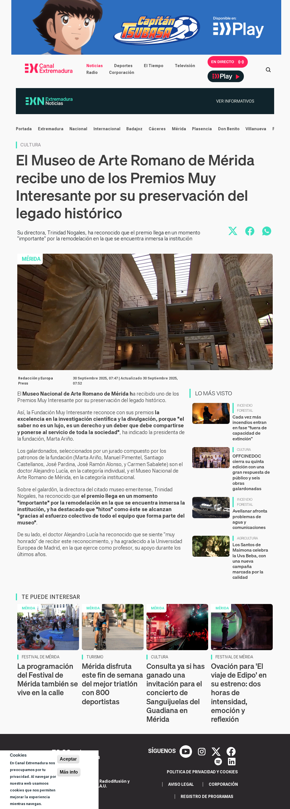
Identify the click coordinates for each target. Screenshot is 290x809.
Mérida (179, 129)
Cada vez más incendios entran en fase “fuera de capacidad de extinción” (250, 427)
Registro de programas (207, 796)
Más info (69, 772)
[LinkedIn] (232, 761)
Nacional (78, 129)
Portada (24, 129)
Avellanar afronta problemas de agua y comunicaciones (250, 519)
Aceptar (68, 759)
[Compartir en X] (233, 231)
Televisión (185, 65)
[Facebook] (231, 751)
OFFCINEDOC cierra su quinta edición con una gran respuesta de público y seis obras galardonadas (251, 472)
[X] (217, 751)
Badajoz (134, 129)
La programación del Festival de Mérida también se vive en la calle (47, 679)
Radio (92, 72)
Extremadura (50, 129)
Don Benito (229, 129)
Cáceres (157, 129)
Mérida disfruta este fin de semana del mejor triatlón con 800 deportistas (112, 683)
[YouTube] (186, 751)
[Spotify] (218, 761)
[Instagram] (202, 751)
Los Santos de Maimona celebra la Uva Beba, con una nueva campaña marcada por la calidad (250, 561)
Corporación (121, 72)
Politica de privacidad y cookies (202, 772)
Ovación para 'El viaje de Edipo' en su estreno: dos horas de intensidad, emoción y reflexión (239, 692)
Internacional (106, 129)
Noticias (94, 65)
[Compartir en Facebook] (250, 231)
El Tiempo (153, 65)
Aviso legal (181, 784)
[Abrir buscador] (268, 69)
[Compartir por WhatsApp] (267, 231)
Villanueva (256, 129)
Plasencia (202, 129)
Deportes (123, 65)
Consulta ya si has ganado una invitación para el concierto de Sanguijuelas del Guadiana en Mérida (175, 692)
